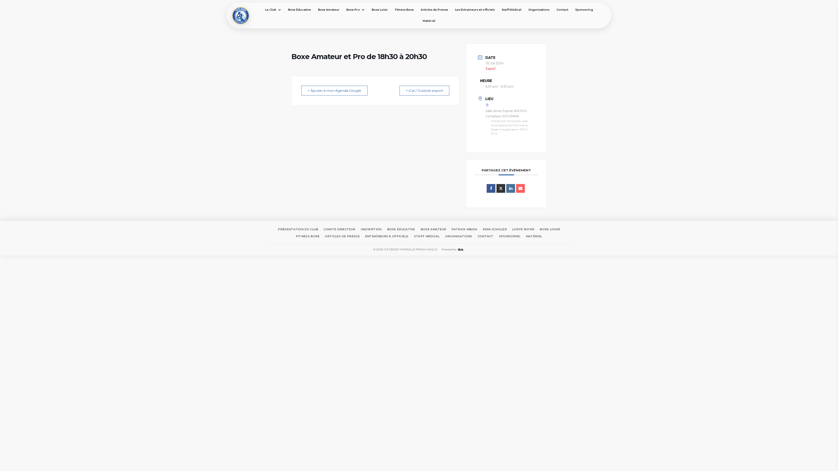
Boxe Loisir (380, 9)
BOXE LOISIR (550, 229)
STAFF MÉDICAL (427, 236)
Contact (562, 9)
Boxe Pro (353, 9)
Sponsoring (584, 9)
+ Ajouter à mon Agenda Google (334, 91)
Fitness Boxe (404, 9)
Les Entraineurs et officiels (475, 9)
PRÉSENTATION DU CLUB (298, 229)
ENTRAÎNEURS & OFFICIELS (387, 236)
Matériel (429, 20)
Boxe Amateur (328, 9)
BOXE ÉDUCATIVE (401, 229)
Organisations (539, 9)
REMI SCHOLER (495, 229)
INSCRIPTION (371, 229)
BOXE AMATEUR (433, 229)
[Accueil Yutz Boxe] (241, 15)
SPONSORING (509, 236)
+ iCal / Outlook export (424, 91)
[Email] (520, 188)
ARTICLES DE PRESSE (342, 236)
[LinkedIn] (510, 188)
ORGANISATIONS (458, 236)
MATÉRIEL (534, 236)
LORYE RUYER (523, 229)
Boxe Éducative (299, 9)
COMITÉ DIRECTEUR (339, 229)
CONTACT (485, 236)
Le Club (270, 9)
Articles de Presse (434, 9)
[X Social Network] (500, 188)
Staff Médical (511, 9)
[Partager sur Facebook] (491, 188)
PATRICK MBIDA (464, 229)
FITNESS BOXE (308, 236)
